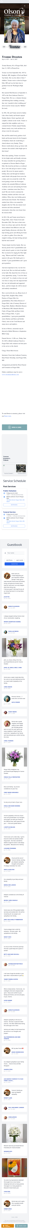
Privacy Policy (10, 1222)
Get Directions (14, 504)
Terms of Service (19, 1222)
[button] (14, 647)
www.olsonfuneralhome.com (10, 374)
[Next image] (25, 1168)
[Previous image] (4, 1168)
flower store (7, 416)
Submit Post (14, 564)
